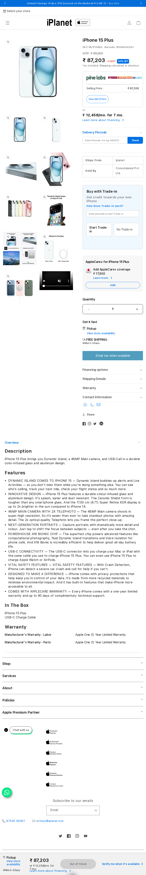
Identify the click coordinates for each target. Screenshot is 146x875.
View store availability (101, 333)
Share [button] (91, 414)
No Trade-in (125, 229)
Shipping (105, 65)
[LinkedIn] (102, 424)
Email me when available (113, 355)
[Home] (59, 22)
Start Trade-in (98, 229)
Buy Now (114, 3)
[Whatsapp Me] (86, 405)
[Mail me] (98, 405)
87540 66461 (15, 820)
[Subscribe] (95, 810)
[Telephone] (92, 405)
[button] (7, 22)
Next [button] (141, 3)
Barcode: (110, 47)
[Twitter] (95, 424)
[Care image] (89, 271)
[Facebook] (85, 424)
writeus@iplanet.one (49, 820)
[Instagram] (90, 424)
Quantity (89, 299)
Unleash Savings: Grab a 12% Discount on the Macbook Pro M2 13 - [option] (73, 3)
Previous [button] (5, 3)
